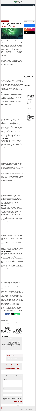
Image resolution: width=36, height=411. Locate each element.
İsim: (4, 388)
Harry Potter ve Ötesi (18, 5)
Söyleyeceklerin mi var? (12, 364)
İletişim (26, 409)
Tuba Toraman (3, 26)
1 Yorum (14, 26)
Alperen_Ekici (8, 355)
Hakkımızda (21, 409)
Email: (4, 393)
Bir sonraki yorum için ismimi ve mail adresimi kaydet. (12, 399)
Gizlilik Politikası (31, 409)
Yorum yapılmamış (15, 326)
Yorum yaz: (5, 379)
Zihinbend (6, 318)
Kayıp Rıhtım (23, 408)
